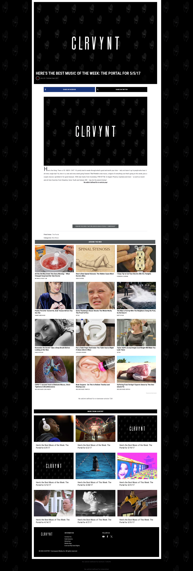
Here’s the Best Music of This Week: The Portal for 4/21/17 (136, 483)
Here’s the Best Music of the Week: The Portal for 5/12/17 (52, 483)
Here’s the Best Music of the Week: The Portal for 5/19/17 (135, 446)
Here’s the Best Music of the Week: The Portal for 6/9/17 (52, 446)
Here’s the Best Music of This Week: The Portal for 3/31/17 (136, 520)
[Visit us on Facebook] (108, 536)
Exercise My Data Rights (72, 545)
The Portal (94, 174)
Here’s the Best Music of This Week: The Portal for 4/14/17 (53, 520)
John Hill (42, 78)
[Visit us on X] (112, 536)
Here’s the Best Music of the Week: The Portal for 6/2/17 (94, 446)
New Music (55, 238)
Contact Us (68, 537)
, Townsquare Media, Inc (57, 551)
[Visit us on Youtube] (104, 536)
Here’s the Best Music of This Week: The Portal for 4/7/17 (94, 520)
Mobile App (68, 543)
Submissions (69, 539)
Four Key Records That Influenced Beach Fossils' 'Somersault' (95, 226)
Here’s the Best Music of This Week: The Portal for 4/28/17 (94, 483)
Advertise (68, 541)
